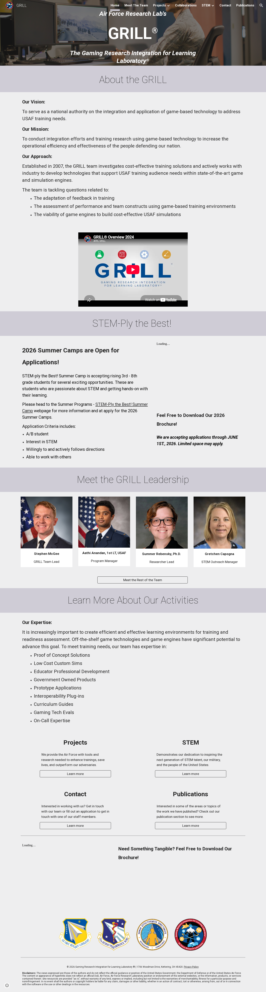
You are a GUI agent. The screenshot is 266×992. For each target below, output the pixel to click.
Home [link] (115, 5)
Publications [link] (245, 5)
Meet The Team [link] (136, 5)
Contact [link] (225, 5)
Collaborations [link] (186, 5)
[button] (261, 5)
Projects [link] (159, 5)
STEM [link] (206, 5)
